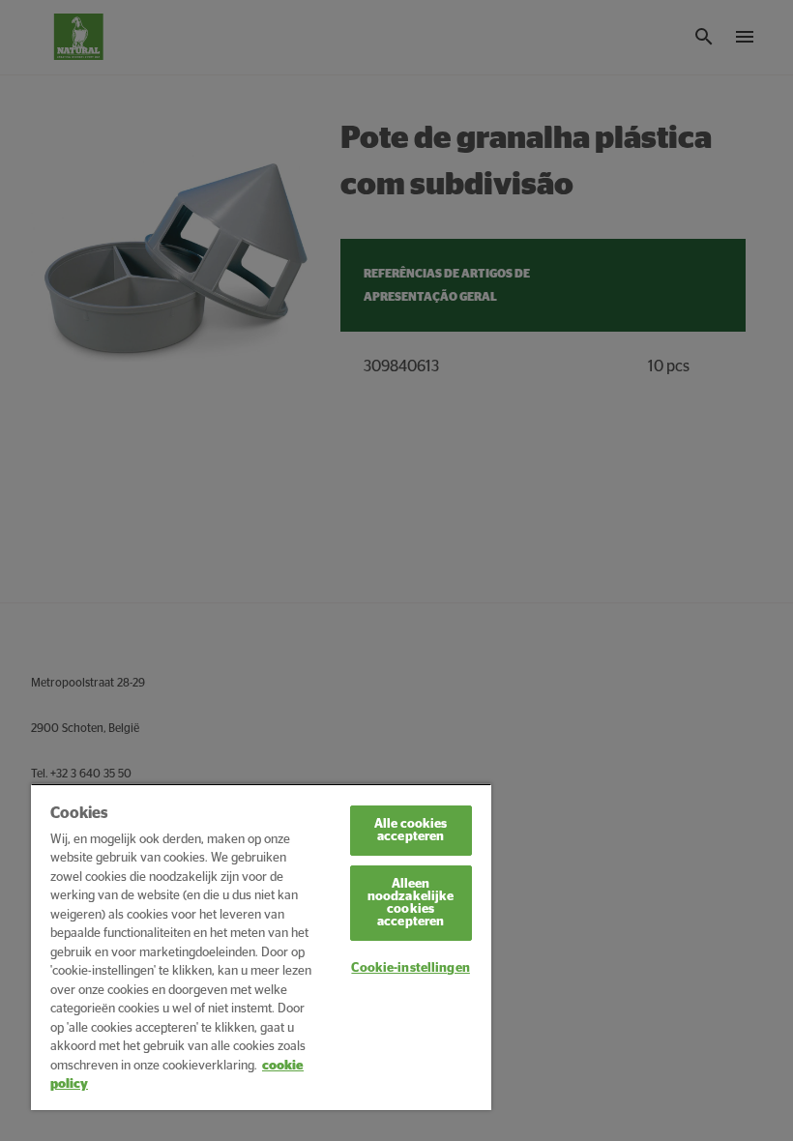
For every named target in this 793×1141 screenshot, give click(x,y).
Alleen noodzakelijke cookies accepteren (411, 903)
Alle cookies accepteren (411, 830)
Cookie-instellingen (410, 968)
